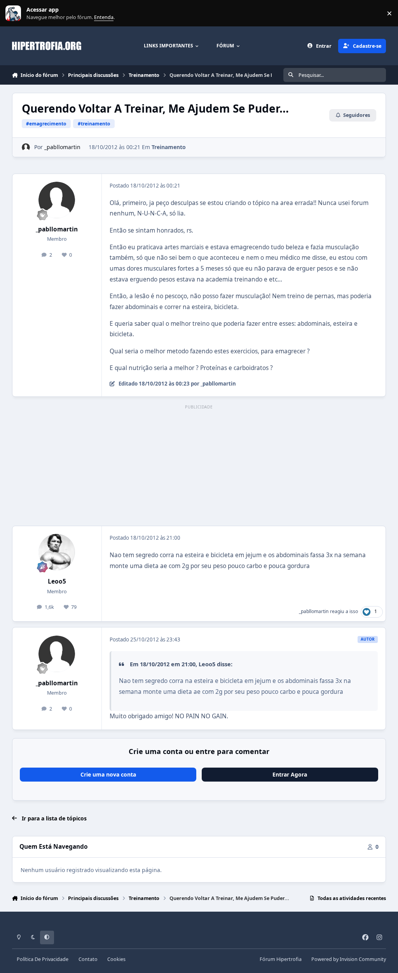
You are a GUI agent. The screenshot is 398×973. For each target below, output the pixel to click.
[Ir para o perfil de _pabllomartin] (26, 147)
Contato (88, 959)
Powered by (348, 959)
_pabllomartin (62, 147)
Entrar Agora (289, 774)
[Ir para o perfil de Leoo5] (56, 552)
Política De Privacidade (42, 959)
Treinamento (169, 147)
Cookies (116, 959)
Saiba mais (14, 13)
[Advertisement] (199, 466)
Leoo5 (57, 581)
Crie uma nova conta (108, 774)
